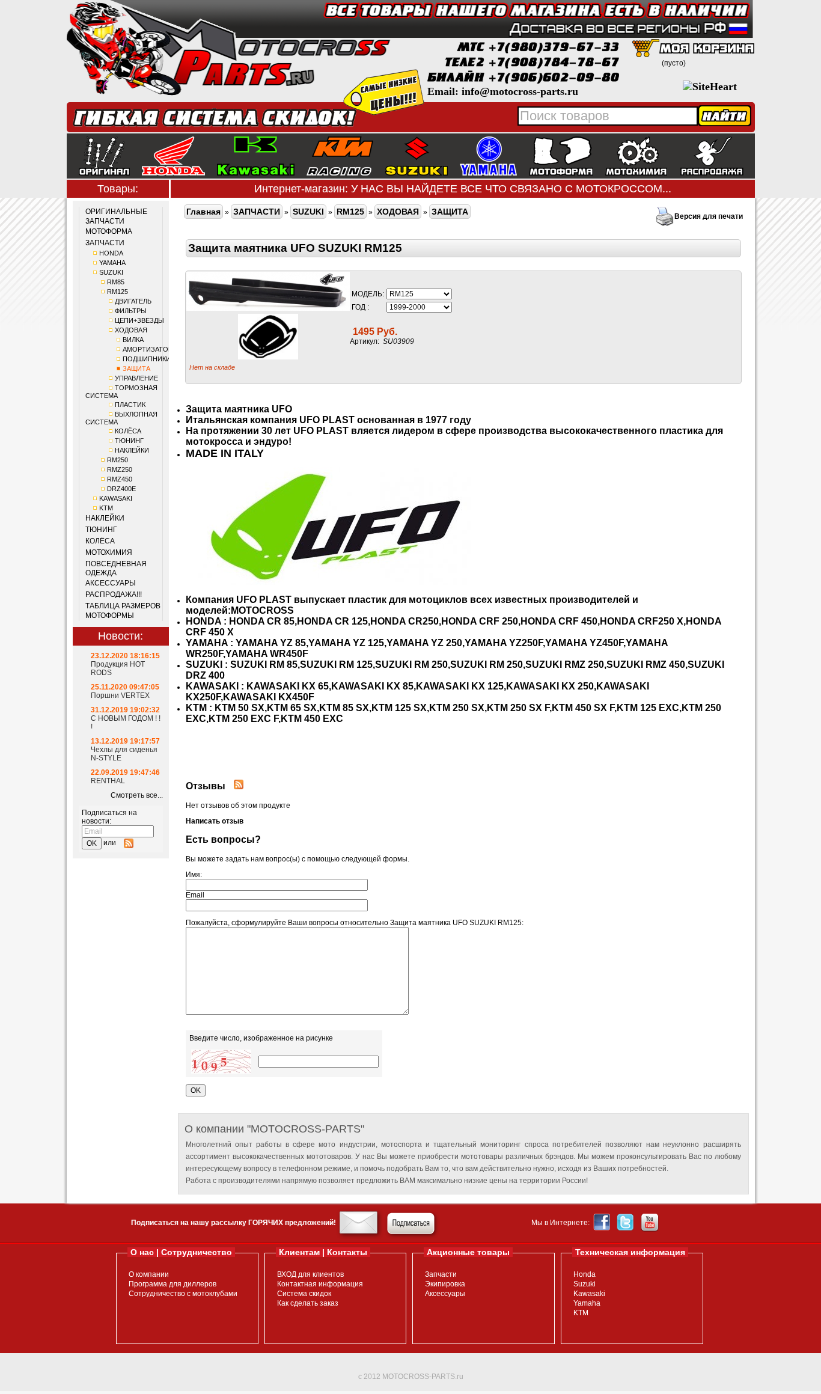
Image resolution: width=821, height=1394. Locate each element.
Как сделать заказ (307, 1303)
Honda (584, 1274)
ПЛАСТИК (130, 404)
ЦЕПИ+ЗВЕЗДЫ (139, 320)
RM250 (117, 459)
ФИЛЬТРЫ (131, 310)
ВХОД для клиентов (310, 1274)
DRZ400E (121, 488)
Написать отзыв (214, 821)
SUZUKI (111, 272)
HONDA (111, 253)
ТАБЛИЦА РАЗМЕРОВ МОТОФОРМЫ (122, 611)
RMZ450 (119, 479)
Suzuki (584, 1284)
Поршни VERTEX (120, 695)
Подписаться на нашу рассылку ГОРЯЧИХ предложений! (233, 1222)
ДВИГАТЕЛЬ (133, 301)
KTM (106, 508)
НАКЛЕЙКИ (132, 450)
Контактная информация (320, 1284)
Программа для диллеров (172, 1284)
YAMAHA (112, 262)
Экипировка (445, 1284)
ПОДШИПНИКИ (147, 358)
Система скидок (304, 1293)
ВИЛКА (133, 339)
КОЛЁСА (128, 431)
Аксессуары (445, 1293)
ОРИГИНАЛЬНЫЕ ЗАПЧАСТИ (116, 216)
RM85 (115, 282)
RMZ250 (119, 469)
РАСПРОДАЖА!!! (113, 594)
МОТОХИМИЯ (108, 552)
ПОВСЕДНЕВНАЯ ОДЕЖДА (116, 569)
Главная (203, 211)
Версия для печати (708, 216)
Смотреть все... (137, 795)
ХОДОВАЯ (131, 330)
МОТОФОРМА (108, 231)
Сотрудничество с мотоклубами (183, 1293)
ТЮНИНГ (129, 440)
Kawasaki (589, 1293)
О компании (149, 1274)
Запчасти (441, 1274)
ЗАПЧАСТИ (104, 243)
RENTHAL (108, 781)
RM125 (117, 291)
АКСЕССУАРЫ (110, 583)
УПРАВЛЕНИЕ (136, 378)
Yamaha (586, 1303)
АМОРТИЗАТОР (147, 349)
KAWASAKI (115, 498)
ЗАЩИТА (136, 368)
